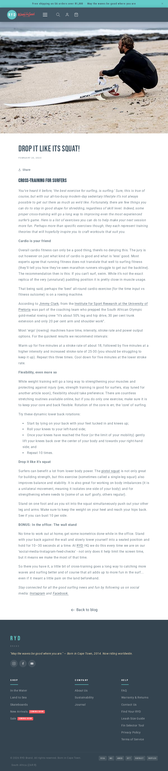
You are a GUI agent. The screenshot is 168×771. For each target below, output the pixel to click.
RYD (80, 546)
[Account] (67, 15)
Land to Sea (18, 697)
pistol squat (110, 471)
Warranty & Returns (135, 697)
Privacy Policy (131, 732)
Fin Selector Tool (132, 725)
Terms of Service (132, 739)
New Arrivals (27, 711)
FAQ (124, 690)
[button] (58, 15)
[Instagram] (14, 663)
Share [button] (27, 169)
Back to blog (87, 610)
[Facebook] (23, 663)
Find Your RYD (131, 711)
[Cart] (76, 15)
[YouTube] (32, 663)
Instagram (37, 593)
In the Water (18, 690)
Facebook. (61, 593)
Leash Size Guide (133, 718)
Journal (80, 704)
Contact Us (129, 704)
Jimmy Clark (49, 304)
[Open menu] (45, 15)
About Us (81, 690)
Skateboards (19, 704)
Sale (21, 718)
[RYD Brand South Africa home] (21, 15)
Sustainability (84, 697)
